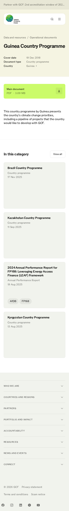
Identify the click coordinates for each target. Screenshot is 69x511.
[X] (29, 505)
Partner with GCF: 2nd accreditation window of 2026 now (34, 4)
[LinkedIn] (20, 505)
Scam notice (38, 494)
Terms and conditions (16, 494)
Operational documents (43, 37)
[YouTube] (38, 505)
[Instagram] (11, 505)
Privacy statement (32, 487)
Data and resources (15, 37)
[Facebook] (2, 505)
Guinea (30, 66)
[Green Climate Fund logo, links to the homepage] (16, 19)
